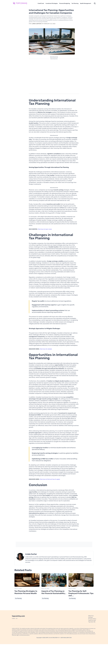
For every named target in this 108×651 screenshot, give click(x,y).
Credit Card (41, 3)
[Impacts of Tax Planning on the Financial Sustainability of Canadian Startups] (53, 586)
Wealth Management (85, 3)
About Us (91, 615)
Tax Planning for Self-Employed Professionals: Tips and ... (80, 593)
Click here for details (46, 349)
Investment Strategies (52, 3)
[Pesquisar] (95, 3)
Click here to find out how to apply (50, 479)
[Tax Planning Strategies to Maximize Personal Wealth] (27, 586)
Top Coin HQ (91, 622)
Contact (90, 617)
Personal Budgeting (64, 3)
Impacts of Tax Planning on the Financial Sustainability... (53, 592)
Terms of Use (92, 620)
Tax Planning (75, 3)
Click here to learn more (45, 229)
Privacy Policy (92, 619)
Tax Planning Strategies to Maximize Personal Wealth (25, 592)
